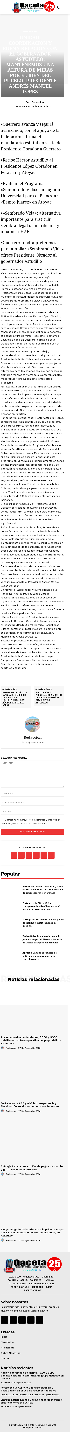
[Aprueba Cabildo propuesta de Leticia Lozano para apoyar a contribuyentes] (10, 956)
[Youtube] (31, 1320)
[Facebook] (14, 855)
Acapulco (6, 1407)
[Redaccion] (32, 724)
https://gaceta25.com (32, 742)
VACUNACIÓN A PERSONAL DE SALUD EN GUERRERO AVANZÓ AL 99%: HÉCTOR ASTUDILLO (48, 697)
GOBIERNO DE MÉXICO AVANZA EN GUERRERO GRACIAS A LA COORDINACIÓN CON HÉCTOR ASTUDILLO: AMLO (14, 699)
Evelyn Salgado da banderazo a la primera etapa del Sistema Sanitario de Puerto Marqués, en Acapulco (42, 939)
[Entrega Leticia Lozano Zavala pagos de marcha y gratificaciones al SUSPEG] (10, 922)
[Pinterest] (29, 855)
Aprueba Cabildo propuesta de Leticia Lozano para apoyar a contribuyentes (39, 956)
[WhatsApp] (36, 855)
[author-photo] (3, 1048)
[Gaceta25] (33, 7)
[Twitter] (21, 855)
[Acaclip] (39, 1320)
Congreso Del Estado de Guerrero (19, 1395)
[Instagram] (13, 1320)
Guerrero (30, 31)
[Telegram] (51, 855)
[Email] (44, 855)
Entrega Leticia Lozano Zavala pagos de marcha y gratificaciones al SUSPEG (43, 922)
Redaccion (38, 102)
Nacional (5, 1383)
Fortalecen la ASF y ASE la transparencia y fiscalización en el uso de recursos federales (41, 906)
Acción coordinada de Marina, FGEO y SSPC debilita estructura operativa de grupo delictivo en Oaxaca (42, 889)
